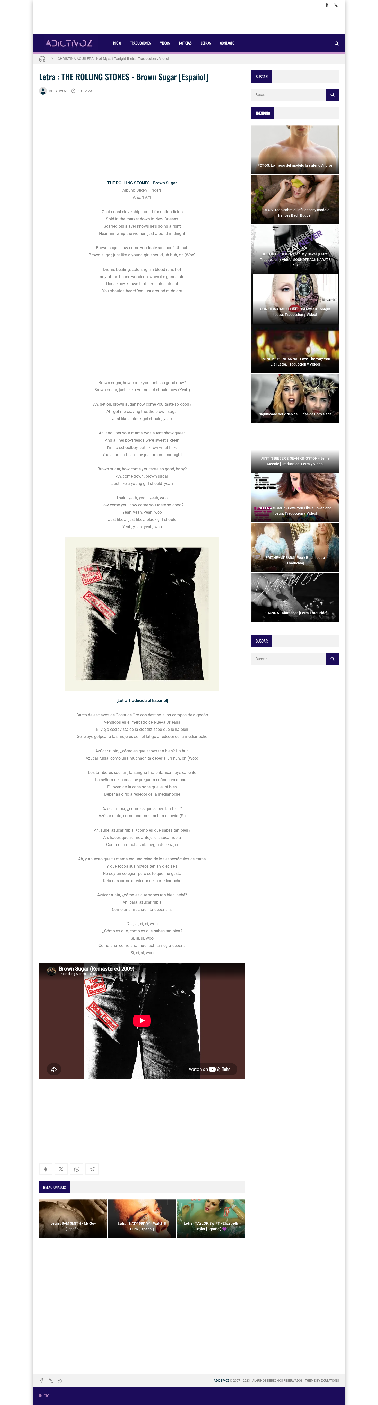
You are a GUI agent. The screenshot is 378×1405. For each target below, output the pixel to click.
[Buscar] (336, 43)
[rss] (60, 1380)
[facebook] (327, 5)
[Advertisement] (189, 20)
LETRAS (206, 43)
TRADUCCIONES (140, 43)
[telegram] (92, 1169)
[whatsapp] (76, 1169)
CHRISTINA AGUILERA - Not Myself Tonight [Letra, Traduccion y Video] (113, 59)
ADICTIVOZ (58, 91)
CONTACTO (227, 43)
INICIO (117, 43)
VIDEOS (165, 43)
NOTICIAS (185, 43)
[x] (335, 5)
